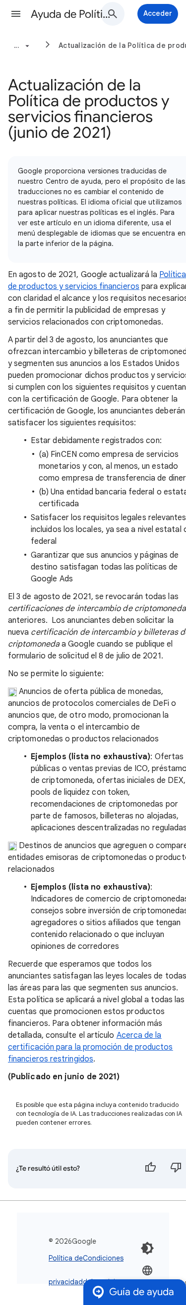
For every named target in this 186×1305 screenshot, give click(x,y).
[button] (16, 14)
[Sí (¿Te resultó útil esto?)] (150, 1169)
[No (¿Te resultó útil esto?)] (176, 1169)
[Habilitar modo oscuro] (147, 1248)
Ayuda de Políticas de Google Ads (71, 14)
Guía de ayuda (141, 1292)
